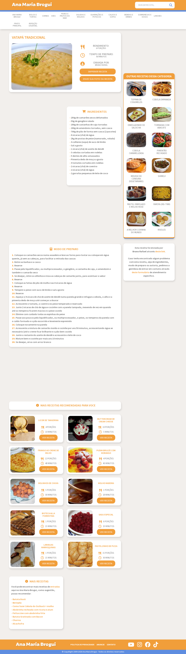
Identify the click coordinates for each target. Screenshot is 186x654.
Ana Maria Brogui (17, 15)
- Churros (16, 620)
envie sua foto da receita (97, 78)
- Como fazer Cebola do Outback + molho (32, 606)
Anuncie (100, 644)
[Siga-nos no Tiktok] (155, 645)
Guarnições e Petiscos (97, 15)
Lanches (158, 16)
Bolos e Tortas (33, 15)
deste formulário (140, 272)
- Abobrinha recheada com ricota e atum (32, 609)
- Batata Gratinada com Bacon (27, 616)
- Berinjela (16, 602)
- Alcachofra (17, 623)
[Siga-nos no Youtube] (131, 645)
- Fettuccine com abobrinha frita (28, 613)
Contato (111, 644)
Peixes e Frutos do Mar (65, 15)
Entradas (55, 586)
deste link (160, 251)
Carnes (45, 16)
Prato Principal (17, 24)
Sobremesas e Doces (144, 15)
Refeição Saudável (33, 24)
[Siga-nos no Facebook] (147, 645)
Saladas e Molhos (80, 15)
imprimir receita (97, 71)
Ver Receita (48, 437)
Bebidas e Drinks (128, 15)
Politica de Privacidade (82, 644)
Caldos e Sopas (113, 15)
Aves (53, 16)
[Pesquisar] (171, 5)
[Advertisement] (36, 127)
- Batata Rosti (18, 599)
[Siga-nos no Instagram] (139, 645)
